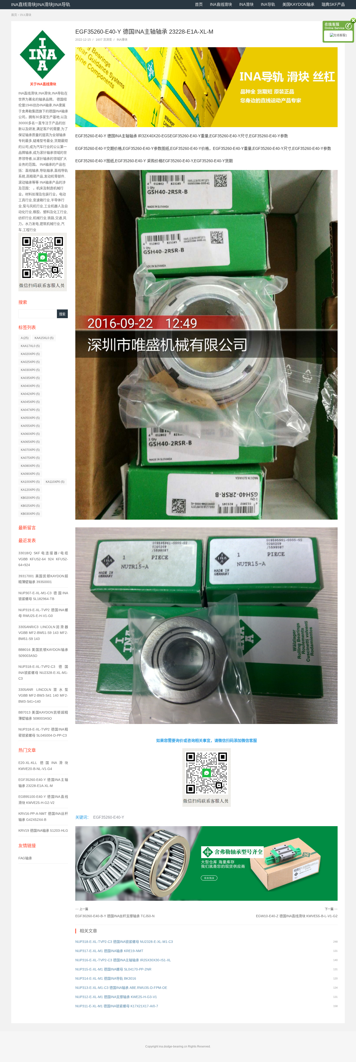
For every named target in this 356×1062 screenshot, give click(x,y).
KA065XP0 (30, 442)
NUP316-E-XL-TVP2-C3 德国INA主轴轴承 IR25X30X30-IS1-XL (123, 960)
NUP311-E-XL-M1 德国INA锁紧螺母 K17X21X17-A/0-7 (116, 1006)
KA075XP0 (30, 458)
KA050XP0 (30, 418)
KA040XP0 (30, 386)
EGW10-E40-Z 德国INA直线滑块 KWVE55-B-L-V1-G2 (297, 916)
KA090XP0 (30, 474)
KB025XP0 (30, 506)
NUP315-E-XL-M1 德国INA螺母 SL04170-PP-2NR (113, 969)
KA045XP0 (30, 402)
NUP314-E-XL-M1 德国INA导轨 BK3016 (105, 978)
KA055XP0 (30, 426)
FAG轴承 (25, 858)
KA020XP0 (30, 354)
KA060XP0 (30, 434)
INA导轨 (268, 4)
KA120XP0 (30, 490)
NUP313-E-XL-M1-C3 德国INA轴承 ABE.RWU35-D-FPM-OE (121, 988)
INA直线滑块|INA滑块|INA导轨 (40, 4)
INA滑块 (246, 4)
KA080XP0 (30, 466)
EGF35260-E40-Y (108, 817)
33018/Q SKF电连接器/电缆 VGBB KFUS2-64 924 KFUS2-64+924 (43, 559)
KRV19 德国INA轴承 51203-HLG (43, 830)
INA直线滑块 (221, 4)
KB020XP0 (30, 498)
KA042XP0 (30, 394)
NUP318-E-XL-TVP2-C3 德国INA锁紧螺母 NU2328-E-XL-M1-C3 (43, 672)
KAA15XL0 (44, 338)
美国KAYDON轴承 (298, 4)
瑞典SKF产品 (333, 4)
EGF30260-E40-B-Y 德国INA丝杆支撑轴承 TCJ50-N (115, 916)
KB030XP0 (30, 514)
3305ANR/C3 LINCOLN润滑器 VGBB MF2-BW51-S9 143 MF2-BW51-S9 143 (43, 633)
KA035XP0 (30, 378)
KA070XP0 (30, 450)
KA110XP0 (55, 482)
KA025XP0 (30, 362)
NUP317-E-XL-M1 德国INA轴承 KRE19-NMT (109, 951)
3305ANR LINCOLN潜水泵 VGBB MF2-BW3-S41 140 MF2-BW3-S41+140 (43, 695)
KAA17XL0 (30, 346)
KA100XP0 (30, 482)
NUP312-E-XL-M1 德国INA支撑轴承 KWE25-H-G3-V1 (116, 997)
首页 (199, 4)
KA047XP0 (30, 410)
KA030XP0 (30, 370)
